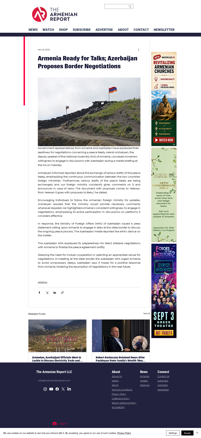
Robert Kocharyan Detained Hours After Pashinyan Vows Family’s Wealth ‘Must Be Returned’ (120, 359)
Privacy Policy (119, 394)
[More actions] (138, 50)
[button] (164, 30)
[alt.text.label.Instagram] (45, 389)
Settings (173, 433)
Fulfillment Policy (121, 399)
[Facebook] (57, 389)
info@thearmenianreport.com (54, 381)
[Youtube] (51, 389)
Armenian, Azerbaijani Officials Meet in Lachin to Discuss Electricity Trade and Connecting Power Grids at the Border (56, 359)
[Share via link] (62, 292)
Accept (187, 433)
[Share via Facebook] (39, 292)
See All (146, 313)
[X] (63, 389)
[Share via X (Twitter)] (47, 292)
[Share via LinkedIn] (54, 292)
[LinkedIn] (69, 389)
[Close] (197, 432)
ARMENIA (42, 282)
